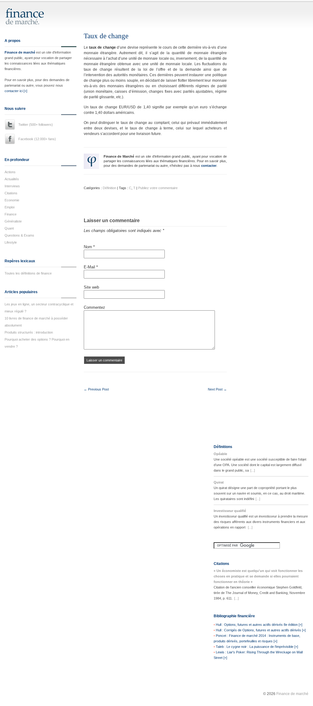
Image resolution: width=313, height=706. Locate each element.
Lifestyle (11, 242)
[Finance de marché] (31, 22)
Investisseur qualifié (230, 511)
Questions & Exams (19, 235)
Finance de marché (20, 52)
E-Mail (91, 267)
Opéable (220, 454)
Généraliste (13, 221)
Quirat (219, 482)
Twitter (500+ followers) (35, 124)
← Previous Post (96, 389)
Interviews (12, 186)
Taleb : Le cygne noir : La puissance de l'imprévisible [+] (257, 646)
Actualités (12, 179)
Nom (89, 247)
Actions (10, 172)
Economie (12, 200)
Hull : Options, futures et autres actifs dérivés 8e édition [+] (259, 624)
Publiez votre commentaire (158, 188)
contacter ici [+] (16, 91)
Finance (11, 214)
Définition (109, 188)
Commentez (94, 307)
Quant (9, 228)
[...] (252, 470)
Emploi (9, 207)
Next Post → (217, 389)
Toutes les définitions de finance (28, 273)
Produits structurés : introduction (29, 332)
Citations (11, 193)
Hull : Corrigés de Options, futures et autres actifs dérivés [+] (261, 630)
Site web (91, 287)
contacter (208, 165)
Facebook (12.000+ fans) (37, 139)
